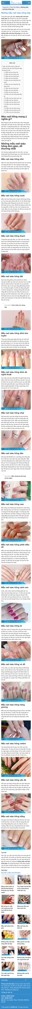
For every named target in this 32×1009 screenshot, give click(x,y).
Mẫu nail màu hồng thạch (11, 76)
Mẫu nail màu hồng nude (11, 74)
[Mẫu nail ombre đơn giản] (8, 919)
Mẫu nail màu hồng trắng (12, 112)
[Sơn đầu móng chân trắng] (8, 951)
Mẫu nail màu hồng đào (11, 90)
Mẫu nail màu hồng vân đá (12, 110)
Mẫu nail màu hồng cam (11, 92)
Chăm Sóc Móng (14, 7)
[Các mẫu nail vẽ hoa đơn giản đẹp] (8, 966)
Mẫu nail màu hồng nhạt (11, 88)
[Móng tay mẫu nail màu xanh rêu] (24, 899)
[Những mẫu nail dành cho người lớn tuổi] (24, 951)
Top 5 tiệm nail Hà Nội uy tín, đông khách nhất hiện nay (24, 888)
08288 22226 (10, 996)
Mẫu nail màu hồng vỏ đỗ (12, 102)
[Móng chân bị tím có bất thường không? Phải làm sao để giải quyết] (8, 880)
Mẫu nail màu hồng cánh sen (12, 98)
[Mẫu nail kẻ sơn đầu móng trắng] (24, 935)
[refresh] (29, 3)
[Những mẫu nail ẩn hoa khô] (24, 966)
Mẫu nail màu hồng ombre (12, 108)
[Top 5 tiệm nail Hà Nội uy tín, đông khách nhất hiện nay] (24, 880)
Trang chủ (5, 7)
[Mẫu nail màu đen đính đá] (24, 919)
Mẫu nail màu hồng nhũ (11, 72)
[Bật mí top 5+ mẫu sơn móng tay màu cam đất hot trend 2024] (8, 899)
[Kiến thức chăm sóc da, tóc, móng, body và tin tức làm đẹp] (16, 2)
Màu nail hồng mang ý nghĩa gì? (11, 66)
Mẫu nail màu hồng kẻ (11, 100)
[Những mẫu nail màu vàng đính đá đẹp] (8, 935)
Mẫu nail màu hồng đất (11, 78)
